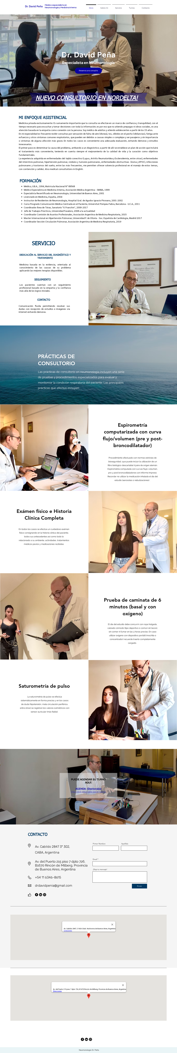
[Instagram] (44, 894)
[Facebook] (36, 894)
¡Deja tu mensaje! (100, 869)
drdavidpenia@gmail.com (53, 885)
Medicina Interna (69, 7)
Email (95, 859)
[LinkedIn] (40, 894)
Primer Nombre (99, 844)
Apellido (124, 844)
